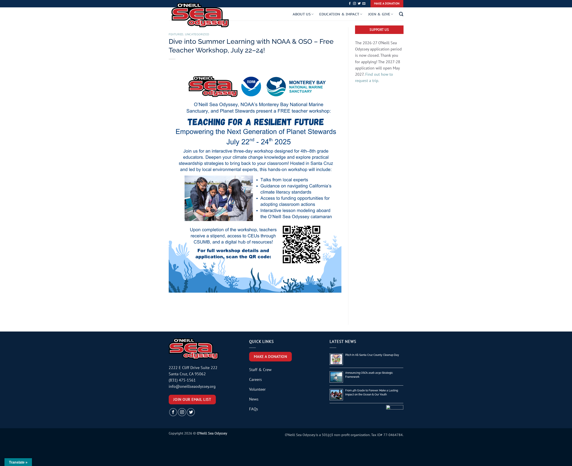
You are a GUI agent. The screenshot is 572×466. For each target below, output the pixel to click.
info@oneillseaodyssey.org (192, 386)
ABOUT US (302, 14)
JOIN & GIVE (379, 14)
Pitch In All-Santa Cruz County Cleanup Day (372, 355)
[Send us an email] (363, 3)
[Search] (401, 14)
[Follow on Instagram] (354, 3)
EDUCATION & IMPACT (339, 14)
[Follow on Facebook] (349, 3)
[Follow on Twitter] (359, 3)
